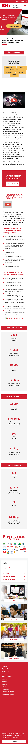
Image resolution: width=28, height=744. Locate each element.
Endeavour (14, 70)
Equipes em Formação (9, 579)
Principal (4, 666)
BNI (14, 600)
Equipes (4, 679)
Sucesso (21, 72)
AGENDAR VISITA (12, 184)
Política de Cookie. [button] (13, 737)
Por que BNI (5, 671)
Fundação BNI (14, 639)
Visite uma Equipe (7, 676)
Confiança (10, 67)
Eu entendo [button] (14, 741)
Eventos (4, 681)
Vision (14, 74)
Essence (9, 72)
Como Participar (6, 674)
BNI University (14, 658)
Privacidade (6, 574)
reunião (20, 220)
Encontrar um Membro (9, 576)
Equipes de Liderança (9, 568)
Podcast (14, 620)
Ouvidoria (5, 571)
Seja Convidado (14, 26)
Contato (4, 686)
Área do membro (14, 52)
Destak (22, 67)
